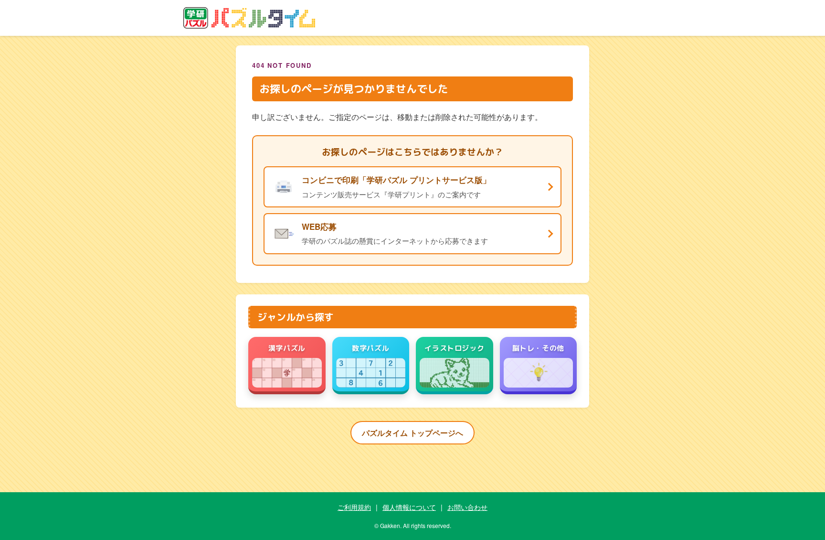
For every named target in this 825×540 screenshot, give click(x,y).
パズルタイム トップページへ (412, 432)
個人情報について (409, 507)
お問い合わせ (467, 507)
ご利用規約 (354, 507)
